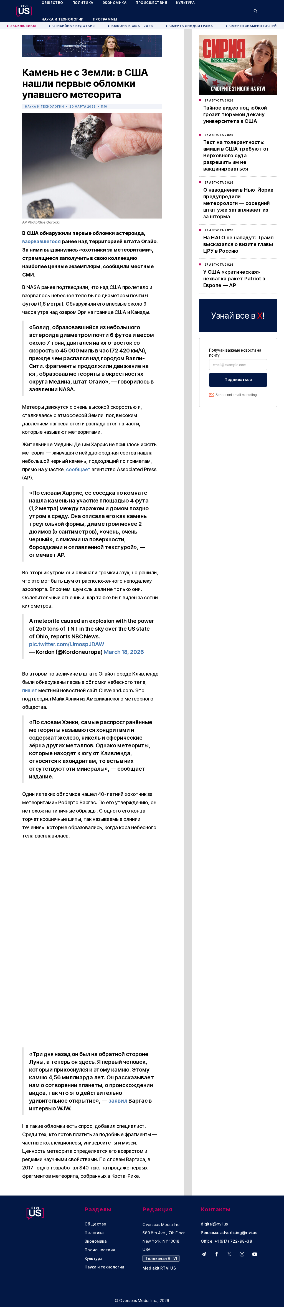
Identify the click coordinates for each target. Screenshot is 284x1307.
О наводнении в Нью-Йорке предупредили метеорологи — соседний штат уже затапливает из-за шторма (238, 203)
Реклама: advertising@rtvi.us (229, 1232)
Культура (94, 1258)
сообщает (78, 469)
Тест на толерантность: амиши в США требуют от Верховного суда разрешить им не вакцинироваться (236, 155)
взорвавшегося (41, 241)
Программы (105, 19)
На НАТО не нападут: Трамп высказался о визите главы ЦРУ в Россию (238, 244)
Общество (95, 1224)
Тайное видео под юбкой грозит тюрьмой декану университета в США (235, 114)
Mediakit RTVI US (159, 1268)
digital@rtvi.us (214, 1224)
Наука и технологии (63, 19)
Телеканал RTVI (161, 1258)
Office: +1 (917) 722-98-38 (226, 1241)
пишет (29, 690)
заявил (117, 1100)
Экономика (96, 1241)
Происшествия (100, 1250)
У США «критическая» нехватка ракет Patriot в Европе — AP (234, 278)
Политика (94, 1232)
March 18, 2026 (124, 652)
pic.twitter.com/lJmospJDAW (66, 644)
